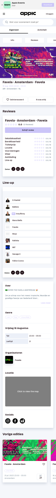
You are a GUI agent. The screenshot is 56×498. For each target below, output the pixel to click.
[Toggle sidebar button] (4, 13)
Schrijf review (28, 130)
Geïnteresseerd (17, 100)
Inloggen (49, 14)
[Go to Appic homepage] (28, 13)
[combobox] (28, 22)
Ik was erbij (41, 100)
